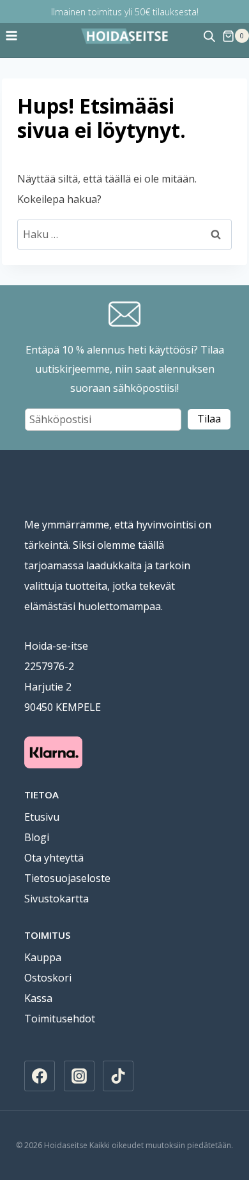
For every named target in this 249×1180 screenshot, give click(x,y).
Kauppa (42, 957)
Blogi (36, 837)
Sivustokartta (56, 899)
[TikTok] (118, 1076)
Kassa (38, 998)
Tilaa (209, 419)
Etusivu (41, 817)
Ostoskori (48, 978)
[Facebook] (39, 1076)
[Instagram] (79, 1076)
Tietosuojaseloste (67, 878)
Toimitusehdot (59, 1019)
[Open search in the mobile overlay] (209, 36)
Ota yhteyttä (54, 858)
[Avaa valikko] (12, 36)
